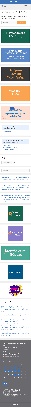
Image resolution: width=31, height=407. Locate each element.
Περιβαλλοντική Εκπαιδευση (11, 147)
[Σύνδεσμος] (3, 6)
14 (19, 371)
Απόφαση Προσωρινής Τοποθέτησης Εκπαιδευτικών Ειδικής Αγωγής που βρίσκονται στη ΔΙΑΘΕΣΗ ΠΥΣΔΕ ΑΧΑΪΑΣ (14, 319)
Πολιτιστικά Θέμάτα (8, 149)
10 (5, 371)
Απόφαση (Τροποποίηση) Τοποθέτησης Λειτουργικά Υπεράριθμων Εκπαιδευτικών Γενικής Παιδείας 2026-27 (15, 333)
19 (12, 374)
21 (19, 374)
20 (15, 374)
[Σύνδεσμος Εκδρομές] (15, 61)
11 (8, 371)
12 (12, 371)
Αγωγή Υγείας (6, 145)
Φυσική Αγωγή (7, 131)
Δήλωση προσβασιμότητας (11, 356)
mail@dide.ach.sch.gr (13, 353)
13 (15, 371)
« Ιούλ (5, 383)
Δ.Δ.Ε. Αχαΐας (17, 404)
